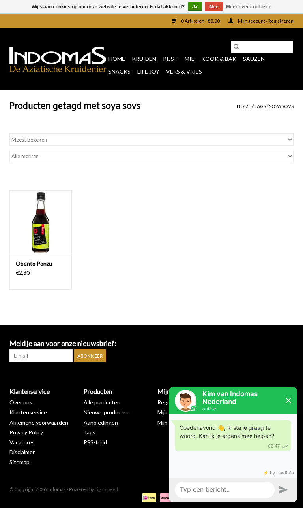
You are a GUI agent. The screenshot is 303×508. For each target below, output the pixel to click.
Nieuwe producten (107, 412)
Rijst (170, 58)
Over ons (20, 402)
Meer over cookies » (249, 6)
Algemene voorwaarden (38, 422)
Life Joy (148, 71)
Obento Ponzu (34, 263)
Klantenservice (28, 412)
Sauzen (254, 58)
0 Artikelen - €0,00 (200, 21)
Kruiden (144, 58)
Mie (190, 58)
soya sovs (281, 106)
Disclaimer (22, 452)
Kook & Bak (218, 58)
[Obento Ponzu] (40, 222)
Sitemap (19, 462)
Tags (260, 106)
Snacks (119, 71)
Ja (195, 6)
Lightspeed (106, 489)
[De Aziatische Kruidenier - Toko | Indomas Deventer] (57, 59)
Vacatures (22, 442)
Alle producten (102, 402)
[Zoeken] (236, 46)
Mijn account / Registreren (265, 21)
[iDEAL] (148, 497)
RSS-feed (95, 442)
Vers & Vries (184, 71)
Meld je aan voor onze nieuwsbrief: (62, 343)
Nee (214, 6)
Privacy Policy (26, 432)
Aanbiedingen (101, 422)
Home (116, 58)
